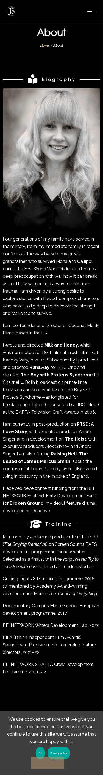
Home (45, 45)
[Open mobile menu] (92, 11)
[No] (47, 763)
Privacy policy (58, 753)
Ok (40, 753)
